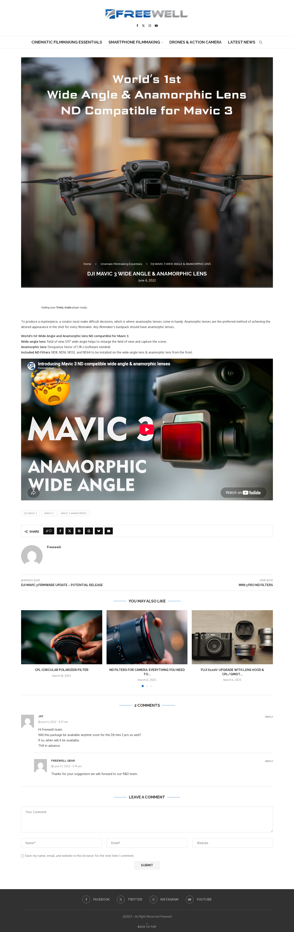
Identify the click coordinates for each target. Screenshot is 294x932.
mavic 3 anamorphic (74, 513)
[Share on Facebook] (60, 530)
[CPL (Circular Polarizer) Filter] (61, 637)
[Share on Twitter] (69, 530)
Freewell (54, 547)
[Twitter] (143, 25)
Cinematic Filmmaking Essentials (66, 42)
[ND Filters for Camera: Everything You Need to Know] (147, 637)
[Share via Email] (109, 530)
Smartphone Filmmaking (134, 42)
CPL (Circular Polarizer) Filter (61, 670)
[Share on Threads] (89, 530)
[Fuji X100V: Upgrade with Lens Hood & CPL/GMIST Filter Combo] (232, 637)
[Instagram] (150, 25)
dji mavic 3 (30, 513)
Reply (269, 717)
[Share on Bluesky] (99, 530)
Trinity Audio (63, 307)
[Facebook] (137, 25)
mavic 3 (49, 513)
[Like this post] (50, 530)
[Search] (260, 42)
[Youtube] (156, 25)
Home (87, 264)
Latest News (241, 42)
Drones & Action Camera (195, 42)
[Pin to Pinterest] (79, 530)
